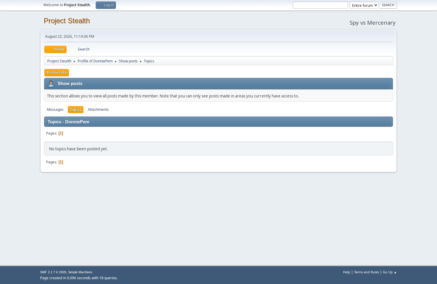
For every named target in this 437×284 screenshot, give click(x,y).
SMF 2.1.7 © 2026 (53, 272)
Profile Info (57, 72)
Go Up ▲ (390, 272)
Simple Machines (80, 272)
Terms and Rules (366, 272)
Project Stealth (67, 21)
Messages (55, 109)
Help (346, 272)
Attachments (98, 109)
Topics (75, 109)
